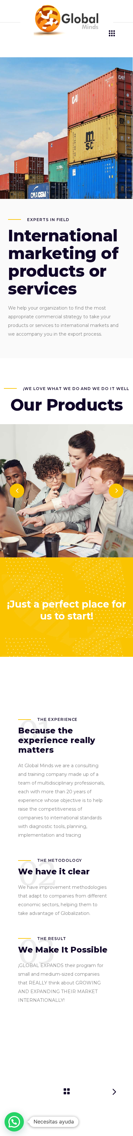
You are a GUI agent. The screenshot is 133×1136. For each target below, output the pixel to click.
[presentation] (17, 490)
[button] (14, 1121)
